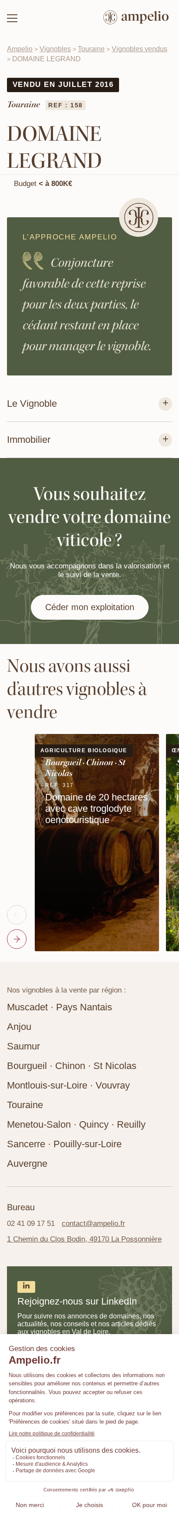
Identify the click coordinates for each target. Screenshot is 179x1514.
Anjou (19, 1026)
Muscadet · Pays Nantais (59, 1007)
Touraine (91, 49)
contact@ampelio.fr (93, 1223)
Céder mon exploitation (89, 607)
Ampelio (20, 49)
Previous (17, 915)
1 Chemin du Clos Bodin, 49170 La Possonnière (84, 1239)
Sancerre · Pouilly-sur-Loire (64, 1144)
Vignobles (55, 49)
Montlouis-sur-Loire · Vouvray (68, 1085)
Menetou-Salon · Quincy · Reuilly (76, 1124)
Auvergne (27, 1163)
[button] (12, 18)
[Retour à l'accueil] (136, 18)
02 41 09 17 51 (31, 1223)
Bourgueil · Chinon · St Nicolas (71, 1065)
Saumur (23, 1046)
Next (17, 939)
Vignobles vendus (139, 49)
